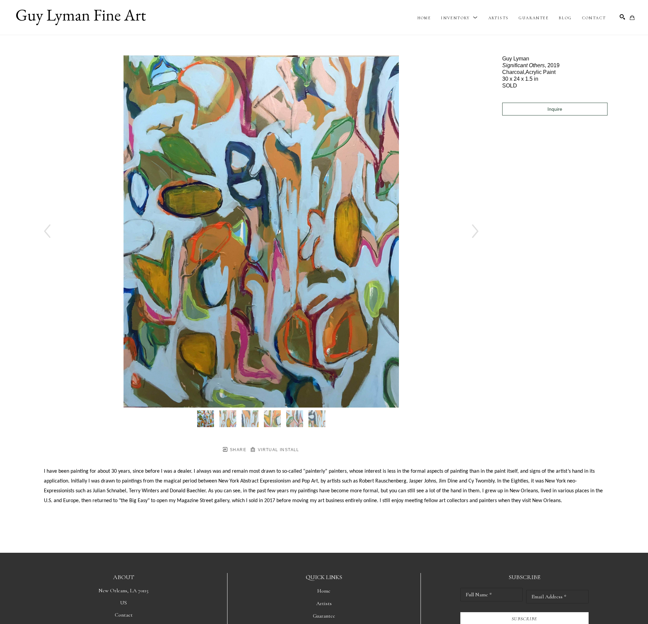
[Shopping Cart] (632, 17)
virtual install (277, 449)
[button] (459, 18)
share (237, 449)
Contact (124, 615)
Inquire (554, 109)
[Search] (622, 17)
